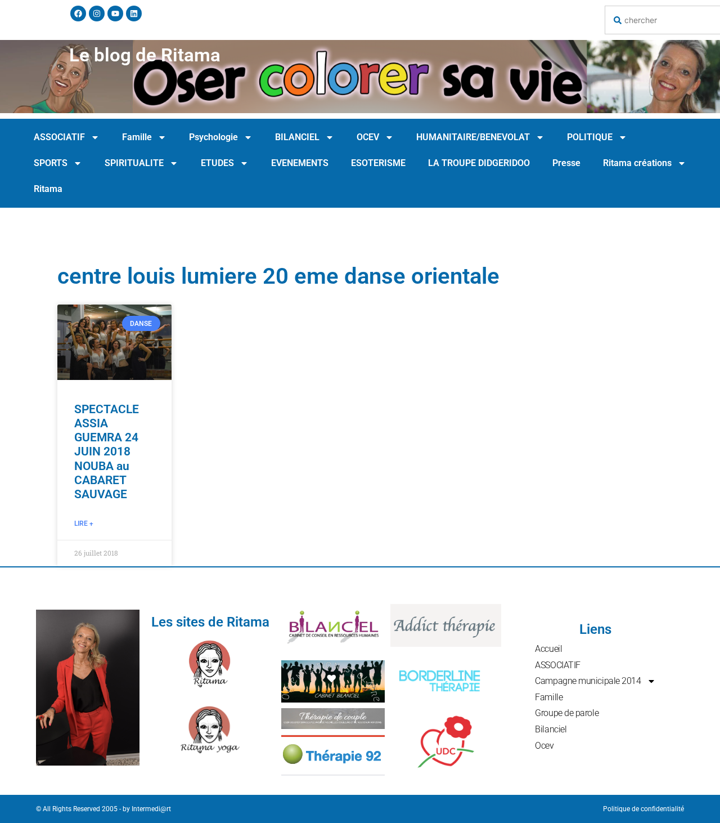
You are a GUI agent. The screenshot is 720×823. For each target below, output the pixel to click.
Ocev (544, 745)
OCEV (368, 137)
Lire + (83, 523)
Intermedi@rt (151, 809)
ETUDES (217, 163)
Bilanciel (550, 729)
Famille (137, 137)
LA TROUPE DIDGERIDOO (479, 163)
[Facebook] (78, 13)
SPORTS (51, 163)
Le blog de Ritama (144, 55)
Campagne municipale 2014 (588, 681)
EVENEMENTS (299, 163)
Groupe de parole (566, 713)
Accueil (548, 648)
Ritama (48, 189)
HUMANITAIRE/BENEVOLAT (473, 137)
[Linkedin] (134, 13)
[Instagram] (97, 13)
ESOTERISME (378, 163)
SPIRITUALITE (134, 163)
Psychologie (213, 137)
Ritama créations (637, 163)
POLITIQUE (590, 137)
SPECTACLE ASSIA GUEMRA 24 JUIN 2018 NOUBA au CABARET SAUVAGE (106, 451)
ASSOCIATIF (59, 137)
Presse (566, 163)
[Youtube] (115, 13)
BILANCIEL (297, 137)
